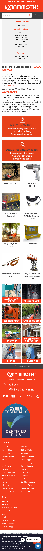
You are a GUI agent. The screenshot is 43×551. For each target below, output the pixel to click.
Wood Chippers (26, 459)
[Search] (29, 15)
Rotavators (6, 479)
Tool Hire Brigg (7, 527)
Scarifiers (5, 482)
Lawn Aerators (26, 469)
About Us (5, 501)
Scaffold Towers (27, 479)
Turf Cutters (25, 491)
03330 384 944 (11, 85)
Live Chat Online (24, 389)
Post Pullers (25, 472)
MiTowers (24, 475)
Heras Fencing (26, 463)
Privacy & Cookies (8, 520)
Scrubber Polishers (28, 482)
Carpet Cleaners (27, 466)
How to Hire (6, 504)
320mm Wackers (27, 450)
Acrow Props (25, 453)
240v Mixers (25, 447)
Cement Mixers (7, 453)
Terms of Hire (7, 511)
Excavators (5, 469)
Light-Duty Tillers (27, 488)
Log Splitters (6, 466)
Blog (3, 514)
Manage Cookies (8, 523)
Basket (35, 15)
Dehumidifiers (7, 450)
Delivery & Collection (9, 507)
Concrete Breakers (8, 456)
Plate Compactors (8, 472)
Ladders (4, 463)
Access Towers (7, 447)
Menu (40, 15)
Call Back (12, 384)
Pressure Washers (8, 475)
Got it (37, 542)
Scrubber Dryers (8, 488)
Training (5, 517)
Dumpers (5, 459)
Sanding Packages (27, 456)
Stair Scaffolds (26, 485)
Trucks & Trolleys (8, 491)
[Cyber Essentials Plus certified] (16, 421)
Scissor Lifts (6, 485)
